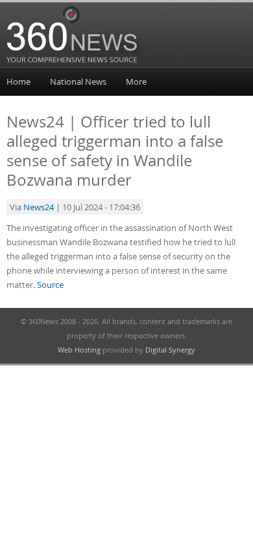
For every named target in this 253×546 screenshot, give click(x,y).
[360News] (82, 65)
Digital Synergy (170, 350)
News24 (38, 207)
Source (50, 284)
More (136, 81)
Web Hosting (79, 350)
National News (78, 81)
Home (18, 81)
